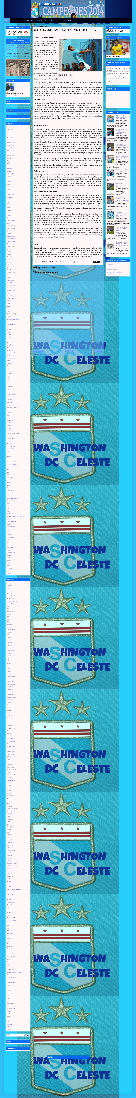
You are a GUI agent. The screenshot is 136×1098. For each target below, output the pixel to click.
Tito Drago (9, 534)
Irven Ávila (10, 345)
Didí (8, 267)
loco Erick (9, 386)
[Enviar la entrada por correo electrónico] (73, 261)
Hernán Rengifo (11, 324)
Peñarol (9, 456)
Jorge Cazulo (10, 355)
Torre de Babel (10, 537)
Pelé (8, 454)
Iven (8, 347)
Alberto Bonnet (11, 140)
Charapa (9, 215)
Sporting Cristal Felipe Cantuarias (15, 516)
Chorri (8, 223)
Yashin (8, 563)
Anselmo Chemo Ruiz (12, 145)
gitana (8, 316)
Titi (8, 532)
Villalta (9, 558)
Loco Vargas (10, 389)
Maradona (9, 405)
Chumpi (9, 233)
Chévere (9, 218)
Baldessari (9, 153)
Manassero (9, 402)
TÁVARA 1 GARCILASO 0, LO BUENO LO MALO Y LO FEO (121, 214)
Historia (9, 332)
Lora (8, 392)
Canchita (9, 189)
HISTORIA (54, 20)
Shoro (8, 506)
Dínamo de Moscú (11, 272)
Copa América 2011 (12, 238)
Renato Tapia (10, 480)
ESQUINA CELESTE (28, 20)
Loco (8, 381)
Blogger (72, 1090)
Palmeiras (9, 443)
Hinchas (9, 329)
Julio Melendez (11, 358)
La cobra (9, 373)
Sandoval (9, 493)
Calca (8, 179)
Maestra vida (10, 399)
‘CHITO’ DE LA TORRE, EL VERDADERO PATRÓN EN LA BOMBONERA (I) (16, 47)
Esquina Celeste (11, 285)
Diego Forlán (10, 270)
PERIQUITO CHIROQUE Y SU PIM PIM (121, 185)
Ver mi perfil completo (11, 96)
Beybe (8, 161)
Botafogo (9, 168)
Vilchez (9, 555)
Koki (8, 368)
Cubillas (9, 254)
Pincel (8, 467)
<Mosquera (10, 129)
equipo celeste (10, 280)
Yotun (8, 571)
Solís (8, 508)
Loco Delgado (10, 384)
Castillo (9, 199)
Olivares (9, 430)
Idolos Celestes (11, 340)
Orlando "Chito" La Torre (13, 433)
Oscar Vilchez (10, 438)
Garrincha (9, 309)
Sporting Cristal (11, 513)
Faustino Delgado (11, 290)
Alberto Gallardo (11, 142)
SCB (8, 495)
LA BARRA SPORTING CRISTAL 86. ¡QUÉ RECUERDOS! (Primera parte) (122, 244)
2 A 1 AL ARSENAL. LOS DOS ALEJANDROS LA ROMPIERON (121, 131)
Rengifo (9, 482)
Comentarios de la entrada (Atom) (48, 354)
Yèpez (8, 565)
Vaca (8, 542)
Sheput (8, 503)
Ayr (8, 150)
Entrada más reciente (38, 351)
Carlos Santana (10, 194)
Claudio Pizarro (11, 236)
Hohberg (9, 334)
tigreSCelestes (110, 274)
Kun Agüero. (10, 371)
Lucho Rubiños (11, 394)
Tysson (9, 539)
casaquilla (9, 197)
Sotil (8, 511)
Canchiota (9, 186)
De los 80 (9, 262)
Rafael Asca (10, 475)
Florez (8, 293)
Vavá (8, 545)
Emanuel (9, 277)
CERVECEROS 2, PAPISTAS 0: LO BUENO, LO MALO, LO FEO (122, 199)
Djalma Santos (10, 275)
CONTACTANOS (67, 20)
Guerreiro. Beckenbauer (13, 319)
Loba (8, 376)
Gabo (8, 303)
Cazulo (8, 202)
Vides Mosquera (11, 552)
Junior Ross (10, 363)
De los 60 (9, 257)
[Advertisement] (68, 334)
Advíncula (9, 137)
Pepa (8, 459)
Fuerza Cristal (10, 298)
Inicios (8, 342)
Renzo (8, 485)
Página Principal (69, 351)
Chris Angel (10, 231)
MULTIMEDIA (41, 20)
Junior (8, 360)
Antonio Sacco (10, 148)
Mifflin (8, 415)
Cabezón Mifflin (11, 174)
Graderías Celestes (111, 269)
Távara (8, 529)
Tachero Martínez (11, 521)
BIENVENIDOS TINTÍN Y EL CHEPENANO (122, 170)
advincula (9, 135)
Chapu (8, 212)
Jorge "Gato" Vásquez (12, 353)
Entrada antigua (99, 351)
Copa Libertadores (11, 241)
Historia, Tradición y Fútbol (114, 272)
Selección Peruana (11, 500)
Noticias (9, 428)
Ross (8, 488)
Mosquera (9, 417)
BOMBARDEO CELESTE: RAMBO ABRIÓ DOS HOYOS (121, 117)
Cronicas (9, 251)
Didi (8, 264)
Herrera (9, 327)
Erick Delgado (10, 283)
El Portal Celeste (111, 264)
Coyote (9, 249)
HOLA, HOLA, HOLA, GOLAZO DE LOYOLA (121, 145)
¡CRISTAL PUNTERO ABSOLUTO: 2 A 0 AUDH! (121, 228)
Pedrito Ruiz (10, 449)
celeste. (9, 207)
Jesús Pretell (10, 350)
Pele (8, 451)
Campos (9, 184)
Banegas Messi (11, 155)
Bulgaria (9, 171)
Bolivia (9, 166)
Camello (9, 181)
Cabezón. (9, 176)
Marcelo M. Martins (12, 407)
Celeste (9, 205)
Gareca (8, 306)
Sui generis (10, 519)
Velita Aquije (10, 547)
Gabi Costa (10, 301)
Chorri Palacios (11, 225)
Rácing (8, 472)
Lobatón (9, 379)
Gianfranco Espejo (11, 314)
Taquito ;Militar (11, 526)
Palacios (9, 441)
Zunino (9, 573)
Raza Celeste (10, 477)
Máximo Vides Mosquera (13, 410)
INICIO (7, 20)
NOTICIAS (16, 20)
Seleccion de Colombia (12, 498)
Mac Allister (10, 397)
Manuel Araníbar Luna (15, 93)
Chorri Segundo (11, 228)
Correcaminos (10, 246)
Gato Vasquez (10, 311)
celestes (9, 210)
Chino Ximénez (11, 220)
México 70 (9, 412)
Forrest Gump (10, 296)
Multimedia (10, 420)
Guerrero (9, 322)
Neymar (9, 425)
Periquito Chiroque (11, 464)
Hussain (9, 337)
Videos (9, 550)
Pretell (8, 469)
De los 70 (9, 259)
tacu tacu (9, 524)
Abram (8, 132)
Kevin (8, 366)
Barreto (9, 158)
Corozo (9, 244)
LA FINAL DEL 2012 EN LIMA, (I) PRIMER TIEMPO (122, 157)
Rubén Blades (10, 490)
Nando (8, 423)
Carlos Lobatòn (11, 192)
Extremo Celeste (11, 288)
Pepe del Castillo (11, 462)
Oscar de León (10, 436)
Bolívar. (9, 163)
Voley (8, 560)
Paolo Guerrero (11, 446)
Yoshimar (9, 568)
